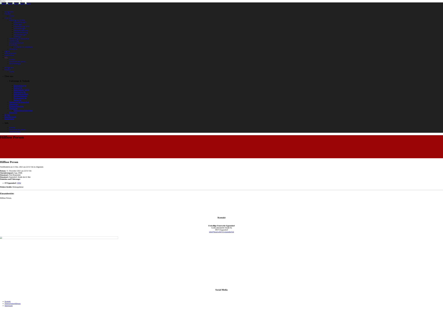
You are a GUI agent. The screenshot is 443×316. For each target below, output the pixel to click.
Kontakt (7, 302)
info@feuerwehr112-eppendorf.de (221, 232)
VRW (19, 183)
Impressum (9, 306)
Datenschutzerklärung (13, 304)
